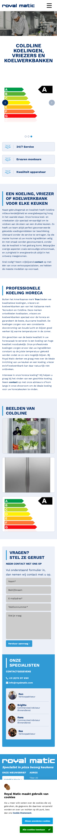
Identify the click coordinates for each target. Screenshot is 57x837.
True (37, 299)
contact (39, 262)
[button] (5, 103)
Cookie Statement (22, 813)
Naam (12, 581)
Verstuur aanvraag (18, 643)
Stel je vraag (14, 615)
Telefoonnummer (18, 607)
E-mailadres (15, 598)
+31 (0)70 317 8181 (19, 678)
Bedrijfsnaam (15, 590)
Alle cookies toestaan (34, 829)
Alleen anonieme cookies (37, 821)
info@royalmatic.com (21, 682)
